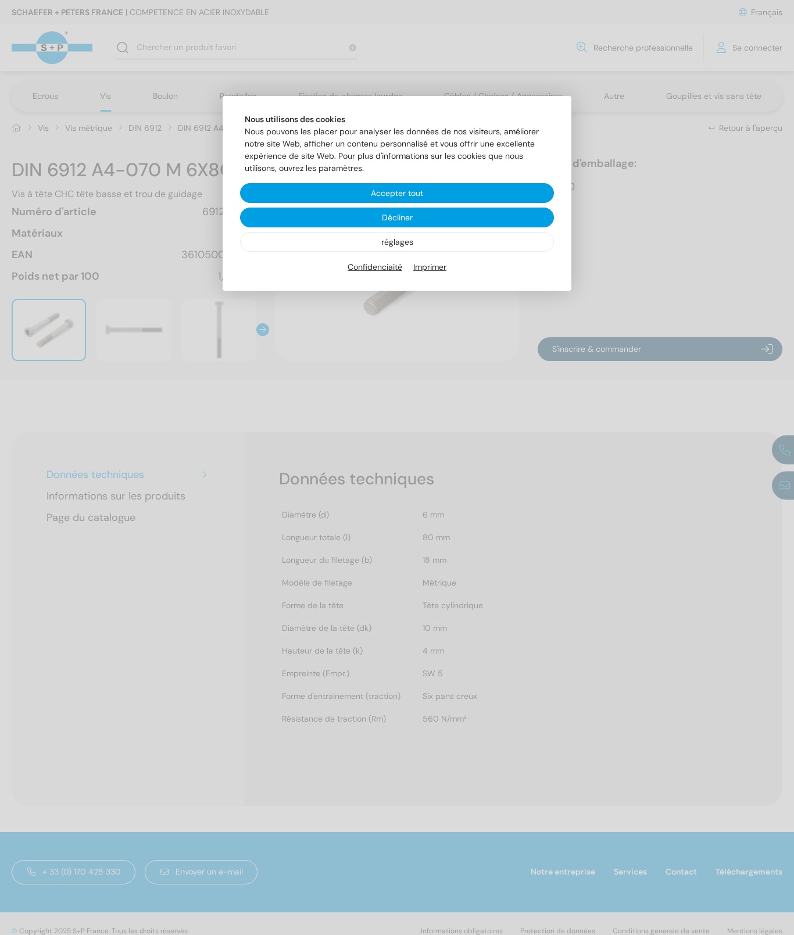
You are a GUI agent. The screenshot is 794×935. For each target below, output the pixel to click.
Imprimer (429, 267)
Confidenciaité (375, 267)
